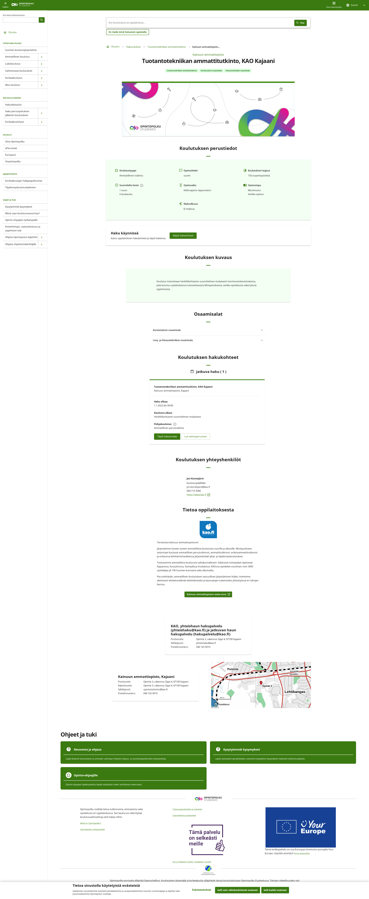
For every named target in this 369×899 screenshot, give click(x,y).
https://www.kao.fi (208, 494)
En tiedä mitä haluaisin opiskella (128, 32)
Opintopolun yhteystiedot (92, 829)
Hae (302, 22)
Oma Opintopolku (334, 7)
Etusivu (13, 32)
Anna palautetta (302, 853)
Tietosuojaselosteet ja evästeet (187, 809)
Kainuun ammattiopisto (208, 55)
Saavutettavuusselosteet (184, 815)
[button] (356, 5)
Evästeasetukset (201, 889)
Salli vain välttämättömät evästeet (237, 890)
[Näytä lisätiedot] (141, 185)
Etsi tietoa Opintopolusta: (14, 15)
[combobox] (200, 22)
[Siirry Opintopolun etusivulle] (22, 5)
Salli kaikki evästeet (275, 890)
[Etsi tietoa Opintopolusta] (42, 19)
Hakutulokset (133, 46)
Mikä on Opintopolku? (90, 823)
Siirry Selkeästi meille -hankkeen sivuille (192, 862)
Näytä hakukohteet (183, 235)
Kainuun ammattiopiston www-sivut (206, 594)
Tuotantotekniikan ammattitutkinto (167, 46)
